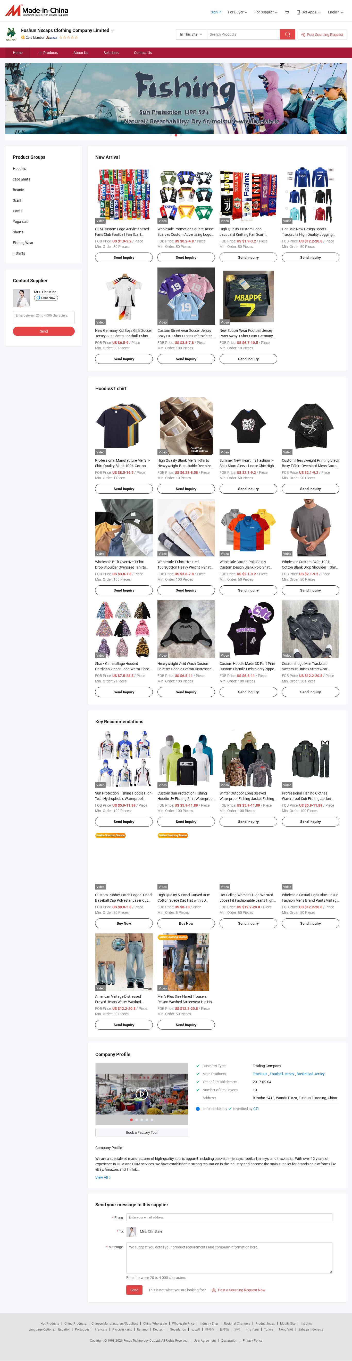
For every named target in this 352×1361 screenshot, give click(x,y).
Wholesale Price (183, 1323)
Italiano (142, 1329)
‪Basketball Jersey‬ (311, 1073)
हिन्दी (237, 1329)
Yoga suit (20, 221)
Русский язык (122, 1329)
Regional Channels (237, 1323)
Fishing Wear (23, 242)
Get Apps (309, 12)
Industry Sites (209, 1323)
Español (64, 1329)
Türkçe (268, 1329)
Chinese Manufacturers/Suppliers (114, 1323)
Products (50, 52)
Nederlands (178, 1329)
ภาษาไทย (252, 1329)
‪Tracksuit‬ (260, 1073)
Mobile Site (287, 1323)
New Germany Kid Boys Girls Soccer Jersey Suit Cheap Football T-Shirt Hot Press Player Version (123, 336)
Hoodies (19, 168)
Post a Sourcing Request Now (238, 1289)
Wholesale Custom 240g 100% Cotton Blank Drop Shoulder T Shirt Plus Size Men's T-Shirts (309, 567)
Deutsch (158, 1329)
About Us (80, 52)
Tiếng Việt (286, 1329)
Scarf (17, 200)
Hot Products (49, 1323)
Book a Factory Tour (142, 1132)
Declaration (229, 1340)
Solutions (111, 52)
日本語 (224, 1329)
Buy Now (124, 923)
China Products (75, 1323)
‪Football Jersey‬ (282, 1073)
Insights (306, 1323)
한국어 (209, 1329)
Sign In (216, 12)
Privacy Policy (252, 1340)
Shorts (18, 232)
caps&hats (21, 179)
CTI (256, 1108)
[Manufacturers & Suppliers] (38, 10)
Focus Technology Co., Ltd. (142, 1340)
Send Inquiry (124, 257)
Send (134, 1289)
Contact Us (143, 52)
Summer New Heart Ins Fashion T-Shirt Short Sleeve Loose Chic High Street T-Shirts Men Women (247, 466)
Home (17, 52)
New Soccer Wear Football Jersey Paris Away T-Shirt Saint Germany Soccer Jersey (246, 336)
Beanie (18, 189)
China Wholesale (155, 1323)
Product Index (265, 1323)
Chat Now (48, 298)
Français (101, 1329)
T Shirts (19, 253)
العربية (195, 1329)
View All (101, 1177)
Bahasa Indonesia (310, 1329)
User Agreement (205, 1340)
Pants (17, 210)
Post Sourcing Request (325, 34)
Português (82, 1329)
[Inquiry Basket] (287, 12)
